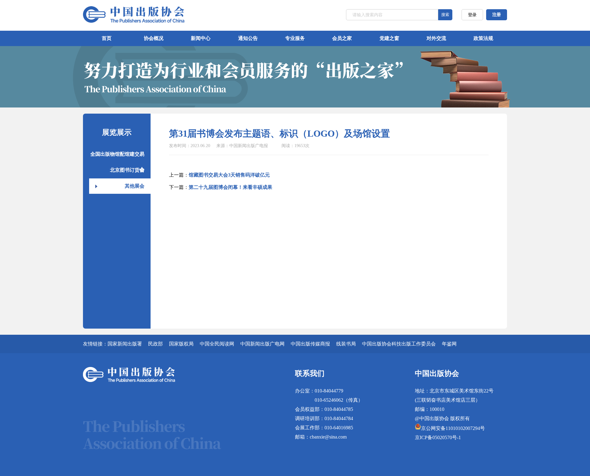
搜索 (445, 14)
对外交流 (436, 38)
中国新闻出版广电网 (262, 343)
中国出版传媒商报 (310, 343)
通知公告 (248, 38)
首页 (107, 38)
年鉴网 (449, 343)
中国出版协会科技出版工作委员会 (399, 343)
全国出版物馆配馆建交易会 (117, 156)
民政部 (155, 343)
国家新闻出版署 (125, 343)
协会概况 (153, 38)
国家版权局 (181, 343)
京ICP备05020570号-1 (438, 437)
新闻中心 (200, 38)
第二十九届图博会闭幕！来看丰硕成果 (230, 187)
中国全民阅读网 (217, 343)
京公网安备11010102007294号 (453, 428)
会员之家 (342, 38)
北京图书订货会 (127, 170)
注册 (496, 14)
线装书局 (346, 343)
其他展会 (134, 186)
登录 (472, 15)
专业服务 (295, 38)
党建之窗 (389, 38)
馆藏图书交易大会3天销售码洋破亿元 (229, 175)
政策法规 (483, 38)
